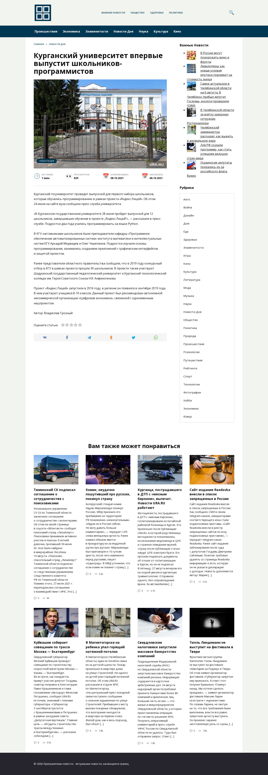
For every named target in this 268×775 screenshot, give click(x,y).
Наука (143, 31)
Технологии (191, 384)
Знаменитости (97, 31)
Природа (189, 336)
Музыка (188, 296)
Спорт (187, 376)
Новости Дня (123, 31)
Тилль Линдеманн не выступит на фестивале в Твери (211, 647)
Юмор (187, 416)
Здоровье (157, 12)
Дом (186, 223)
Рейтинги (190, 368)
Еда (185, 231)
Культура (161, 31)
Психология (191, 352)
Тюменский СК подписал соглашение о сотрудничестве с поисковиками (54, 496)
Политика (176, 12)
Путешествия (192, 360)
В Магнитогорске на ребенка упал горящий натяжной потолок (105, 647)
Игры (187, 255)
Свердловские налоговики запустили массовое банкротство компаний (157, 649)
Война (187, 207)
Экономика (71, 31)
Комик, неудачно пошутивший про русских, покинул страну (108, 494)
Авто (186, 199)
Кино (177, 31)
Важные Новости (113, 12)
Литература (191, 279)
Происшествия (46, 31)
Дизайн (188, 215)
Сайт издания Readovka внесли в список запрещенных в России (210, 494)
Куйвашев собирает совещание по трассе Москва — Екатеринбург (54, 647)
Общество (138, 12)
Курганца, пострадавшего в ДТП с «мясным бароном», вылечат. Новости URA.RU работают (160, 498)
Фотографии (192, 392)
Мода (187, 288)
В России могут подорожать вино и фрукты (214, 57)
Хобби (187, 400)
